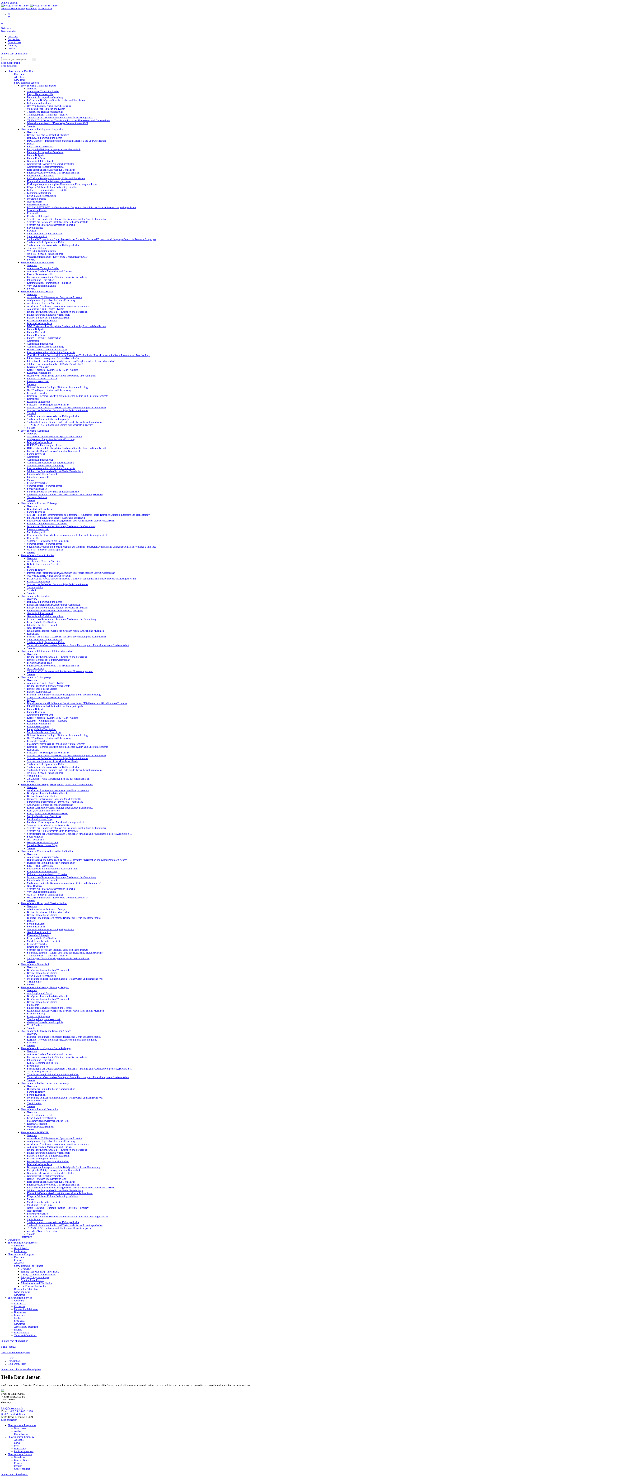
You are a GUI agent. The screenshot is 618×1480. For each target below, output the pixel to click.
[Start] (1, 56)
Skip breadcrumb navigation (15, 1352)
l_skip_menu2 (8, 1346)
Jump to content (9, 2)
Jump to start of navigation (14, 53)
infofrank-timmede (12, 1408)
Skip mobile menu (10, 62)
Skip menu (6, 28)
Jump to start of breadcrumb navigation (21, 1369)
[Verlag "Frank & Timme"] (30, 5)
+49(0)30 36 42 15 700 (21, 1411)
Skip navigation (9, 31)
